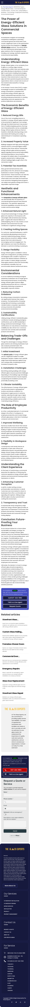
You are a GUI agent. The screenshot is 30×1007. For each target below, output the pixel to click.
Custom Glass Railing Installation (11, 632)
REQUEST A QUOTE (9, 929)
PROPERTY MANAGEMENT (10, 914)
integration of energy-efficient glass (15, 197)
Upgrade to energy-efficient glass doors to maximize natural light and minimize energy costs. (13, 686)
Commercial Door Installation (10, 656)
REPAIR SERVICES (8, 906)
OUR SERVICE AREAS (9, 937)
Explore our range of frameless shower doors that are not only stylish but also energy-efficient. (14, 649)
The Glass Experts (8, 7)
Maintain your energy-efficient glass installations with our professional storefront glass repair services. (13, 698)
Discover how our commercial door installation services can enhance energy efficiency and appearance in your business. (14, 661)
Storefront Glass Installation (9, 619)
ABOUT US (6, 935)
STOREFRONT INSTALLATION (11, 901)
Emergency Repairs (11, 668)
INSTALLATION (8, 909)
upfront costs (8, 354)
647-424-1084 (19, 961)
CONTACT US (7, 932)
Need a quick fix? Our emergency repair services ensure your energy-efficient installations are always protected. (13, 674)
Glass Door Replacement (13, 681)
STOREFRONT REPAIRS (10, 903)
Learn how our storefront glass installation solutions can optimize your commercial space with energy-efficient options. (14, 625)
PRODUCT (6, 911)
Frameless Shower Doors (13, 644)
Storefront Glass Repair (12, 693)
